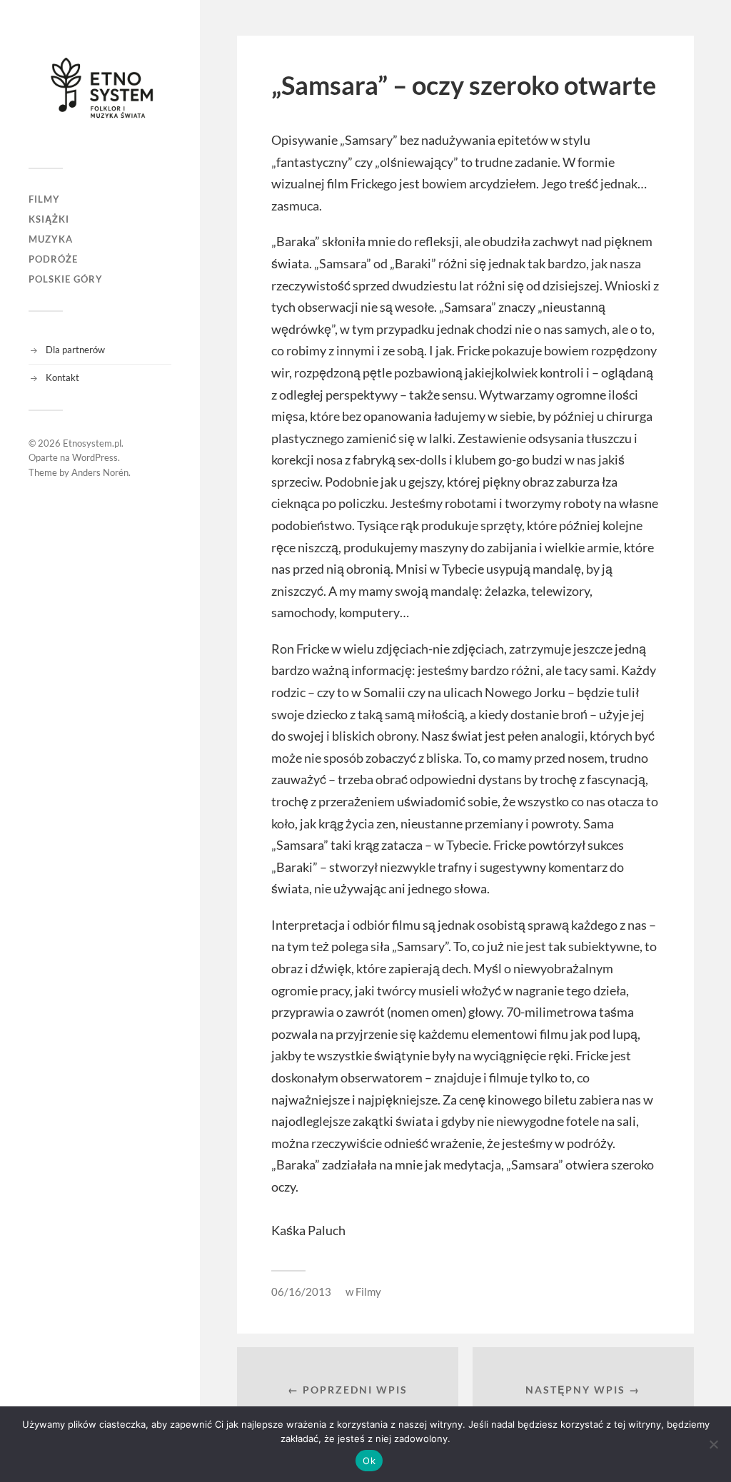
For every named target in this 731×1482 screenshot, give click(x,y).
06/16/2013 (301, 1291)
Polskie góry (66, 279)
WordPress (95, 457)
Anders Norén (99, 472)
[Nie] (713, 1444)
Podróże (53, 259)
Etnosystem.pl (92, 443)
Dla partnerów (75, 349)
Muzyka (51, 239)
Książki (49, 219)
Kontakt (62, 377)
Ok (369, 1460)
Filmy (44, 199)
